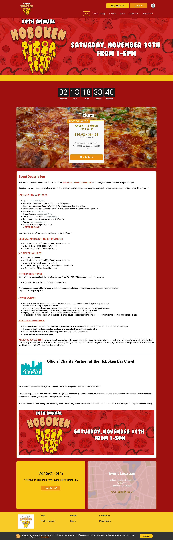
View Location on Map (120, 492)
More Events (147, 13)
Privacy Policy (45, 537)
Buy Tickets (117, 5)
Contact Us (133, 13)
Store (122, 13)
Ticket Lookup (99, 13)
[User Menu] (153, 5)
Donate (139, 5)
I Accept (146, 536)
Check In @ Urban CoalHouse (86, 127)
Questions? (51, 488)
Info (86, 13)
